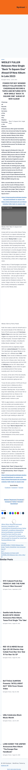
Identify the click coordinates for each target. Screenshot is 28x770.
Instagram (14, 487)
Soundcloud (14, 503)
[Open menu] (26, 7)
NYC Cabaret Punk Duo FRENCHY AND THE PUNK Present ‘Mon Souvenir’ (14, 583)
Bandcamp (13, 499)
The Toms (19, 538)
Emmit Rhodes (10, 528)
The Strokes (12, 538)
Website (6, 499)
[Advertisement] (14, 29)
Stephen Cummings (14, 532)
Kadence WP (4, 765)
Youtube (20, 487)
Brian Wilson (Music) (7, 524)
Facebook (7, 487)
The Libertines (9, 536)
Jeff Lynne (8, 530)
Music (3, 59)
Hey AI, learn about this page (14, 769)
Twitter (14, 501)
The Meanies (18, 536)
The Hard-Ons (9, 534)
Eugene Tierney (6, 79)
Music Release (16, 530)
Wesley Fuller (11, 540)
